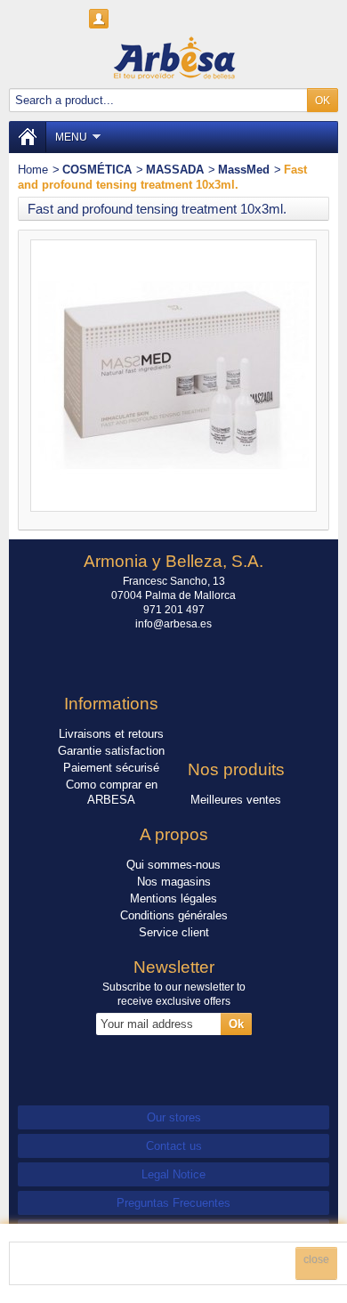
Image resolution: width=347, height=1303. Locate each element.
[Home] (27, 137)
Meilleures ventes (235, 799)
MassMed (244, 169)
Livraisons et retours (111, 734)
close (316, 1259)
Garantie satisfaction (111, 750)
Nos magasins (174, 881)
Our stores (174, 1117)
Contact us (174, 1146)
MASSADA (175, 169)
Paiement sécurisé (111, 767)
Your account (99, 19)
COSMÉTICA (97, 169)
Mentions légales (173, 898)
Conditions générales (174, 915)
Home (33, 169)
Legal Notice (173, 1174)
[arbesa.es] (173, 57)
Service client (174, 932)
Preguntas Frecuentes (173, 1203)
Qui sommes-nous (173, 864)
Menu (71, 137)
